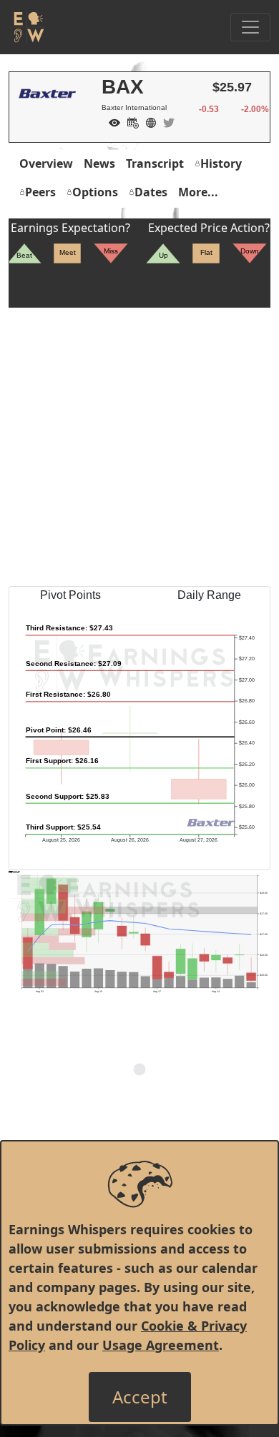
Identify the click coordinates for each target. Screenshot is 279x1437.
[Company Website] (147, 121)
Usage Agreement (160, 1344)
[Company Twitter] (165, 121)
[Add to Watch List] (111, 121)
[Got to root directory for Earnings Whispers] (26, 27)
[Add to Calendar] (129, 121)
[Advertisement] (139, 447)
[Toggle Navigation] (250, 27)
